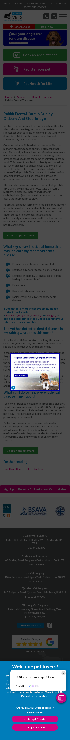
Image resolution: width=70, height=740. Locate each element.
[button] (61, 698)
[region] (35, 700)
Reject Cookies (37, 727)
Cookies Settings (35, 712)
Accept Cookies (36, 719)
